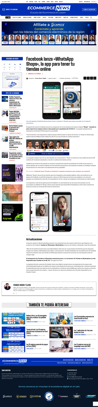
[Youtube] (20, 64)
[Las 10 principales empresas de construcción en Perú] (61, 318)
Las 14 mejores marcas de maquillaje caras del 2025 (82, 345)
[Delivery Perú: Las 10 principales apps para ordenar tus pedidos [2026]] (13, 318)
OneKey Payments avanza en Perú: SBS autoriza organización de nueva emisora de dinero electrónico (15, 101)
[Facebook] (4, 64)
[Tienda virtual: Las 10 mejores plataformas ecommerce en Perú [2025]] (13, 332)
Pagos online (13, 107)
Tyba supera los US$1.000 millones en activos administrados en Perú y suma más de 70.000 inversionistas (15, 142)
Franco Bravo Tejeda (40, 78)
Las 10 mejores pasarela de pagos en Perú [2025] (37, 345)
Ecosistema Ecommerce (80, 320)
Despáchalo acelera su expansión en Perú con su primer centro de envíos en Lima (16, 155)
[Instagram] (9, 64)
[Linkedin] (15, 64)
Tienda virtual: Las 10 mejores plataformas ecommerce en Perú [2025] (37, 331)
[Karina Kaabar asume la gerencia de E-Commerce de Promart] (5, 128)
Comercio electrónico (15, 133)
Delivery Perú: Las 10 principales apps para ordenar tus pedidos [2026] (36, 317)
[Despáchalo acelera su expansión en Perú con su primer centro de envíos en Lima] (5, 155)
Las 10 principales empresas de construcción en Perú (84, 317)
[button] (91, 17)
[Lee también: (58, 171)
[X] (88, 78)
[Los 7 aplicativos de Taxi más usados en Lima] (61, 332)
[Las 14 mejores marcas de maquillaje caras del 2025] (61, 346)
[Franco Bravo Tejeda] (27, 78)
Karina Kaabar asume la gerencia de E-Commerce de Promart (16, 128)
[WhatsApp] (94, 78)
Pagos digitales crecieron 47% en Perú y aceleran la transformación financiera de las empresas (14, 115)
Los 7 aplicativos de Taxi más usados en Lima (83, 331)
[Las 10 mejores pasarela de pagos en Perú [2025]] (13, 346)
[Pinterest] (91, 78)
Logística (12, 160)
